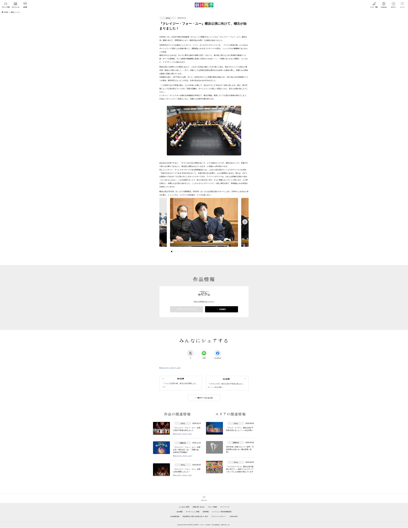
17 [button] (226, 251)
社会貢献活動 (174, 516)
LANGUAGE (234, 516)
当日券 (25, 7)
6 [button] (188, 251)
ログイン (393, 7)
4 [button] (182, 251)
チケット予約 (6, 7)
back (163, 221)
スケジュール (15, 7)
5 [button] (185, 251)
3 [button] (178, 251)
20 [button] (236, 251)
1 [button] (171, 251)
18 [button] (229, 251)
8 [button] (195, 251)
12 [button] (209, 251)
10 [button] (202, 251)
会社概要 (180, 511)
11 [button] (205, 251)
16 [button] (222, 251)
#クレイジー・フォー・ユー (170, 368)
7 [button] (192, 251)
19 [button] (233, 251)
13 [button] (212, 251)
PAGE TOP (204, 500)
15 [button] (219, 251)
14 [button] (216, 251)
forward (245, 221)
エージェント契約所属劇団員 (221, 511)
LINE (204, 358)
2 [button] (175, 251)
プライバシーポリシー (218, 516)
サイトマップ (224, 507)
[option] (204, 223)
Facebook (217, 358)
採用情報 (206, 511)
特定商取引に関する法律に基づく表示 (195, 516)
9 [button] (199, 251)
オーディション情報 (192, 511)
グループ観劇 (212, 507)
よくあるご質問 (184, 507)
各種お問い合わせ (199, 507)
